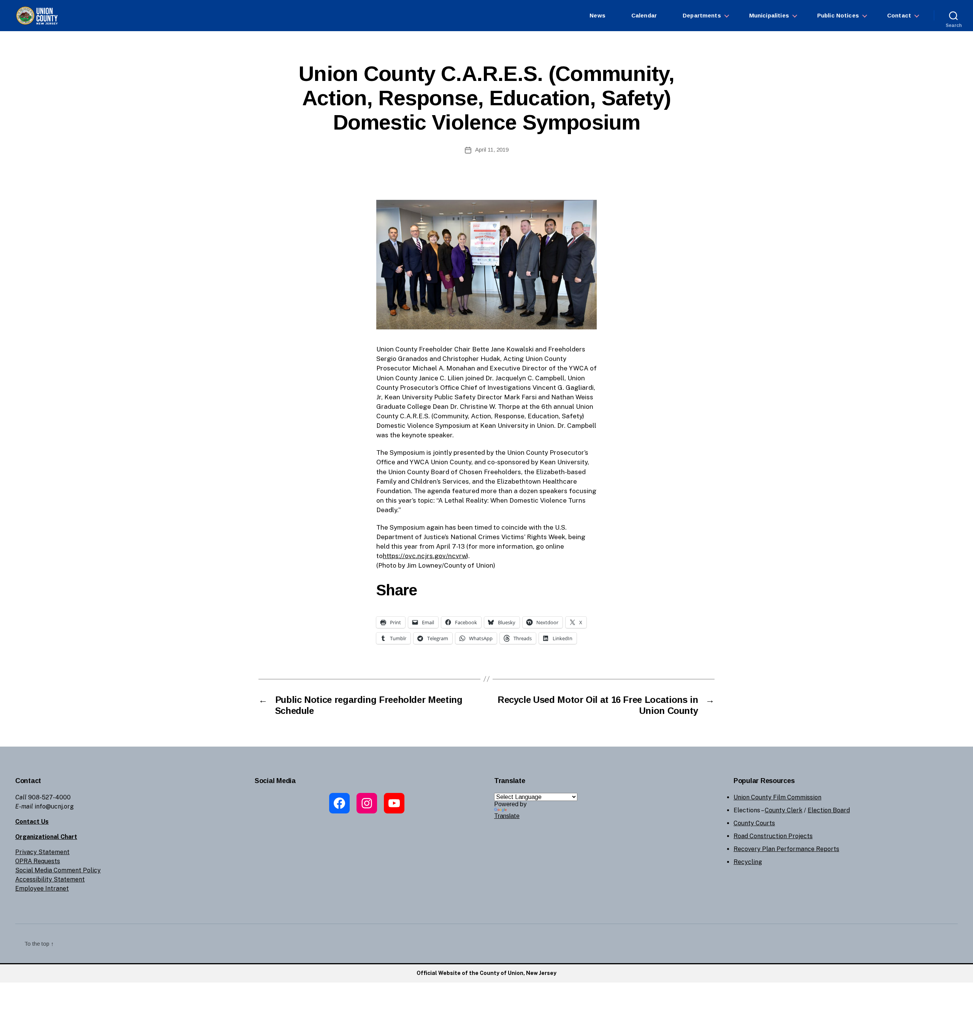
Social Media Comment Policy (58, 870)
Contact (899, 15)
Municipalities (769, 15)
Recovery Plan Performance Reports (786, 849)
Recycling (748, 862)
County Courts (754, 823)
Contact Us (32, 821)
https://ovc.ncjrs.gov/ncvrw (424, 556)
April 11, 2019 (492, 149)
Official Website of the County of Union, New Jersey (486, 973)
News (597, 15)
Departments (702, 15)
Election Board (829, 810)
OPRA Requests (37, 861)
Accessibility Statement (50, 879)
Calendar (644, 15)
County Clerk (783, 810)
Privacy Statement (42, 852)
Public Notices (838, 15)
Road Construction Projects (773, 836)
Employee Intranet (42, 888)
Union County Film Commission (777, 797)
